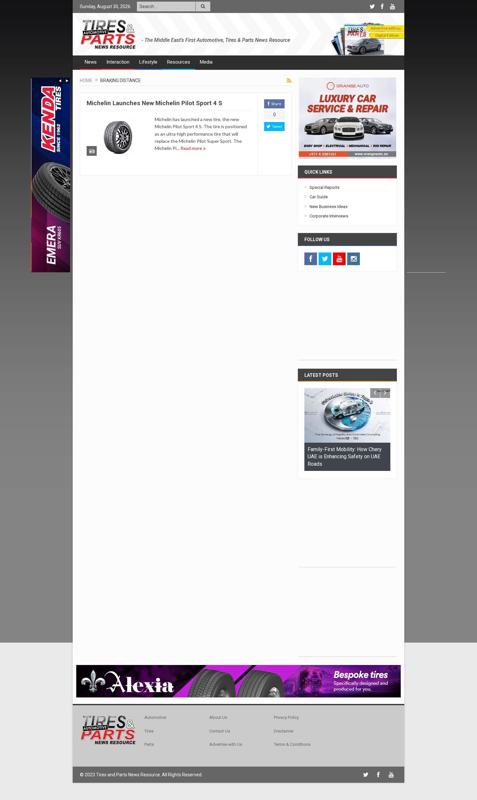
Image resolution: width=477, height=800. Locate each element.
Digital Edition (387, 35)
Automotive (155, 716)
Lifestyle (148, 62)
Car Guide (319, 196)
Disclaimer (284, 729)
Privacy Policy (286, 716)
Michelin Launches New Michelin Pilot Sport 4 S (154, 103)
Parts (149, 743)
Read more (191, 148)
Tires (148, 729)
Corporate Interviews (329, 216)
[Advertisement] (426, 175)
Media (206, 62)
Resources (178, 62)
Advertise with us (386, 28)
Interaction (117, 62)
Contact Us (219, 729)
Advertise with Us (225, 743)
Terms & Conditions (292, 743)
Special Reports (324, 187)
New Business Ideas (329, 206)
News (91, 62)
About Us (218, 716)
